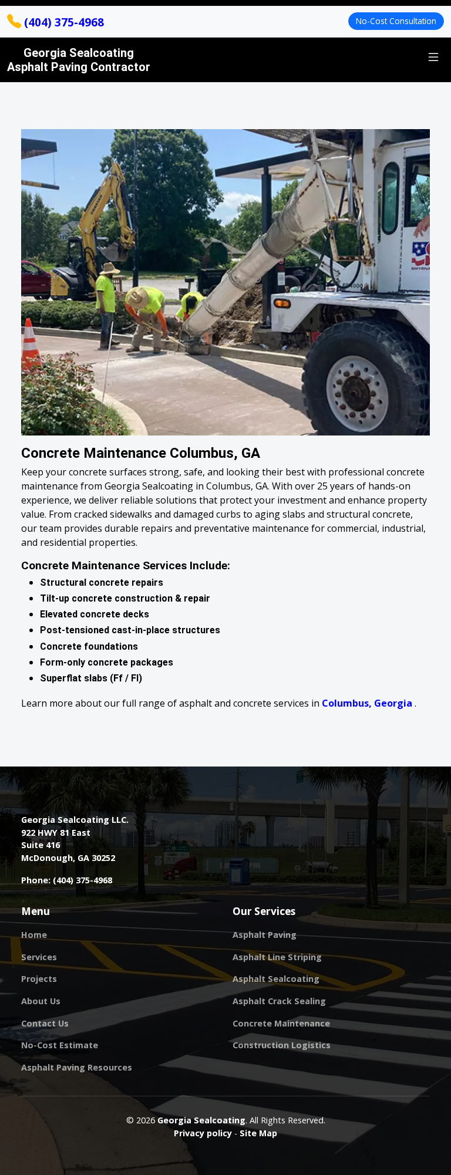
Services (39, 957)
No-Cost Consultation (396, 20)
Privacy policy (203, 1133)
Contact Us (45, 1023)
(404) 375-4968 (62, 22)
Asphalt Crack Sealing (279, 1001)
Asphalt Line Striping (277, 957)
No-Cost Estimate (59, 1045)
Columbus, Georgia (368, 703)
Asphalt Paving (265, 935)
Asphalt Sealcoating (276, 979)
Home (34, 935)
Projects (39, 979)
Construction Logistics (282, 1045)
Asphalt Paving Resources (76, 1067)
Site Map (258, 1133)
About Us (40, 1001)
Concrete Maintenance (281, 1023)
